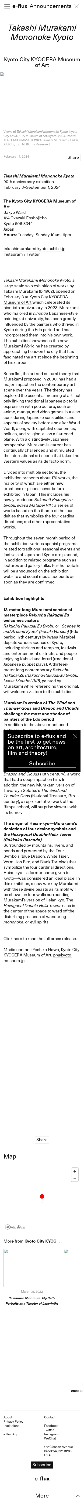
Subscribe (42, 763)
